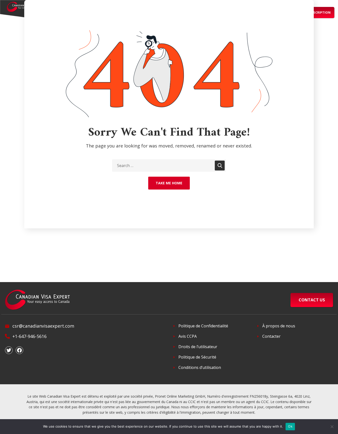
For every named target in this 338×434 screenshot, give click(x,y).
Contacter (271, 336)
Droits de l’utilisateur (197, 346)
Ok (290, 426)
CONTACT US (312, 300)
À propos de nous (278, 326)
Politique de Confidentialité (203, 326)
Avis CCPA (187, 336)
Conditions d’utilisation (199, 367)
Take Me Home (169, 183)
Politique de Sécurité (197, 357)
